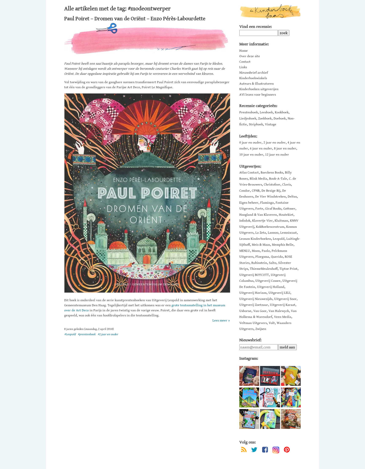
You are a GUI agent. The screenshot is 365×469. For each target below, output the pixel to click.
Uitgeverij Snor (285, 299)
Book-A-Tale (278, 179)
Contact (245, 62)
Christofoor (272, 185)
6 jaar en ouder (261, 148)
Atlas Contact (249, 173)
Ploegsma (262, 257)
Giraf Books (273, 209)
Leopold (279, 239)
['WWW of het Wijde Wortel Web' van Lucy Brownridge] (249, 397)
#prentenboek (86, 334)
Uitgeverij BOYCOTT (254, 275)
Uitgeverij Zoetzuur (253, 305)
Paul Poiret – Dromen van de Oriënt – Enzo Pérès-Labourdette (134, 18)
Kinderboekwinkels (253, 78)
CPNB (256, 191)
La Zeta (260, 233)
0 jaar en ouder (250, 143)
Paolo (266, 251)
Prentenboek (248, 112)
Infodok (244, 221)
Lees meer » (221, 321)
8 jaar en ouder (285, 148)
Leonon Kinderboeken (255, 239)
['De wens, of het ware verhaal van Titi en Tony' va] (291, 376)
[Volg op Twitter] (254, 450)
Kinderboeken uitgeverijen (258, 89)
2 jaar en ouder (274, 143)
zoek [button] (284, 33)
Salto (272, 263)
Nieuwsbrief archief (253, 73)
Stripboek (256, 124)
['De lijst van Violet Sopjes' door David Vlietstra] (291, 397)
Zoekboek (265, 119)
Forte (259, 209)
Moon (256, 251)
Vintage (270, 124)
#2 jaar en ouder (108, 334)
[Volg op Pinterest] (287, 450)
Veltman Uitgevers (253, 323)
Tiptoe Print (288, 269)
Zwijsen (260, 329)
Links (243, 67)
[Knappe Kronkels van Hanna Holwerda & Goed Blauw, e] (270, 397)
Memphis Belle (282, 245)
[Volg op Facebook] (265, 450)
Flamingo (267, 203)
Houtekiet (286, 215)
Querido (277, 257)
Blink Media (258, 179)
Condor (244, 191)
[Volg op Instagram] (275, 450)
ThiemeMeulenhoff (264, 269)
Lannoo (273, 233)
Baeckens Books (272, 173)
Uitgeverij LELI (279, 293)
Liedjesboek (247, 119)
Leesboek (266, 112)
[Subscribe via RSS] (244, 450)
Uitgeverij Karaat (282, 305)
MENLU (244, 251)
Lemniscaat (288, 233)
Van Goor (260, 311)
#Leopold (70, 334)
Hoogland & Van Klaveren (258, 215)
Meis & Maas (261, 245)
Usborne (245, 311)
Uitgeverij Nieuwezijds (255, 299)
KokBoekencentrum (270, 227)
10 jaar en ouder (251, 155)
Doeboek (280, 119)
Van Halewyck (278, 311)
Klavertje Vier (262, 221)
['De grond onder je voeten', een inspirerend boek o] (291, 419)
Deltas (292, 197)
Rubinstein (259, 263)
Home (243, 51)
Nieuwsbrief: (250, 340)
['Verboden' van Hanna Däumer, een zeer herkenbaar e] (270, 376)
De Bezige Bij (270, 191)
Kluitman (281, 221)
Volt (272, 323)
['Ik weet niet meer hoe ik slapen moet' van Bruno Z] (249, 376)
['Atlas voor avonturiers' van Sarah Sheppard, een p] (249, 419)
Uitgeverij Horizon (253, 293)
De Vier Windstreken (270, 197)
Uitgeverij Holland (270, 287)
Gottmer (289, 209)
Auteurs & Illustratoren (256, 83)
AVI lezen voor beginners (257, 94)
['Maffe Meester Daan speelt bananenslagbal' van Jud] (270, 419)
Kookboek (282, 112)
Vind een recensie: (255, 26)
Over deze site (249, 56)
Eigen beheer (248, 203)
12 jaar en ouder (277, 155)
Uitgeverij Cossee (268, 281)
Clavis (286, 185)
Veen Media (282, 317)
